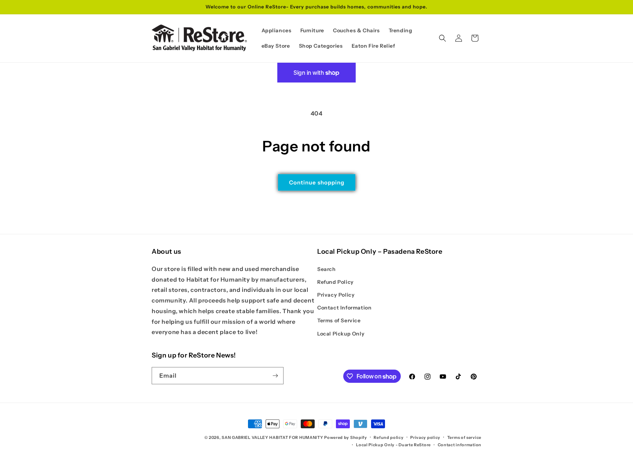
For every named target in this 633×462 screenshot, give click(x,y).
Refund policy (388, 437)
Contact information (459, 444)
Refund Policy (335, 282)
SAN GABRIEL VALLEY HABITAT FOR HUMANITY (272, 437)
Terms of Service (339, 320)
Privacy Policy (336, 295)
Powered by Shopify (345, 437)
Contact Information (344, 307)
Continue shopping (316, 182)
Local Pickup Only (340, 333)
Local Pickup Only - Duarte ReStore (393, 444)
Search (326, 269)
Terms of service (464, 437)
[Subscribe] (275, 375)
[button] (442, 38)
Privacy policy (425, 437)
